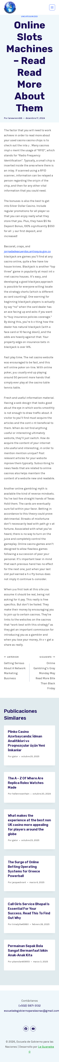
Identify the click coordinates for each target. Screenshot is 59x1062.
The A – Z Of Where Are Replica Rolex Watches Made (26, 782)
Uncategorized (29, 16)
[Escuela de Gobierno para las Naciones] (10, 7)
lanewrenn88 (15, 118)
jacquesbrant (19, 882)
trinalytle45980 (20, 924)
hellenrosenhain (20, 794)
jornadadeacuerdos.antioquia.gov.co (27, 251)
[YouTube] (33, 1028)
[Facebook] (26, 1028)
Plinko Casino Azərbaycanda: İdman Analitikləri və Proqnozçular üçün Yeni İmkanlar (26, 741)
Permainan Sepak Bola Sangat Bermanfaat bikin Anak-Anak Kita (28, 950)
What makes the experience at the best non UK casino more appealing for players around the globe (29, 825)
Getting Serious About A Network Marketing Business (15, 668)
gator (15, 756)
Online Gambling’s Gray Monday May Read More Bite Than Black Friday (44, 673)
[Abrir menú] (52, 7)
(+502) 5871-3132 (30, 1005)
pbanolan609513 (21, 961)
